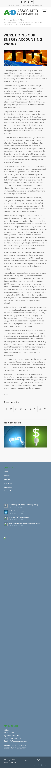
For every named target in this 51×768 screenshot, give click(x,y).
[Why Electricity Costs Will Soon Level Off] (36, 437)
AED (7, 394)
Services (7, 479)
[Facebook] (21, 2)
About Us (7, 475)
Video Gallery (9, 483)
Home (15, 22)
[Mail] (31, 2)
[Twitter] (25, 2)
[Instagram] (28, 2)
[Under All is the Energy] (14, 437)
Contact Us (8, 491)
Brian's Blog (38, 22)
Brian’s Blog (8, 487)
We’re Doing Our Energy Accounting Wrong (23, 39)
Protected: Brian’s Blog (14, 20)
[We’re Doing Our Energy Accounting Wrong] (25, 58)
